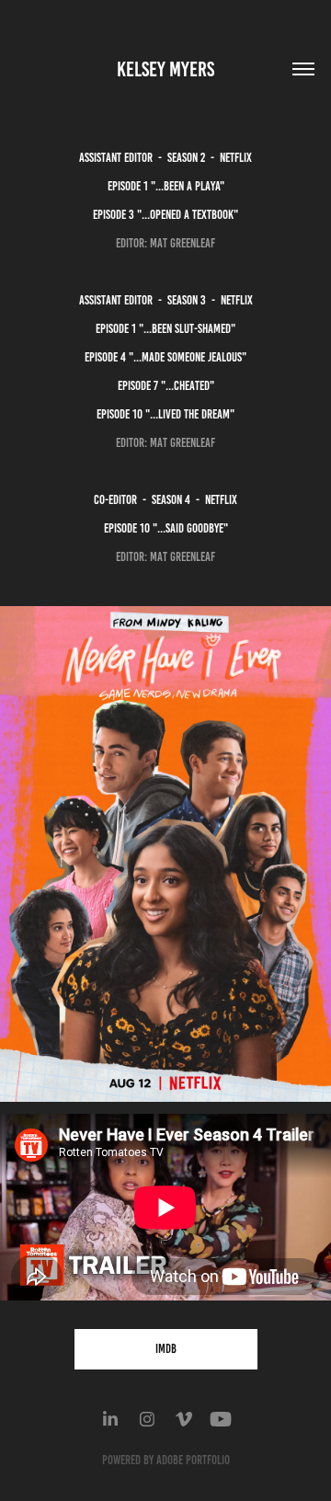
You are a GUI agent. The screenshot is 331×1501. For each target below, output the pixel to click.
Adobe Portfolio (193, 1460)
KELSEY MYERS (165, 69)
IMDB (166, 1349)
